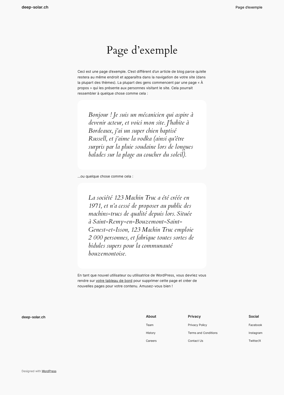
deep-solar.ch (35, 7)
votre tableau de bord (114, 281)
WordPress (49, 371)
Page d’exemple (249, 7)
